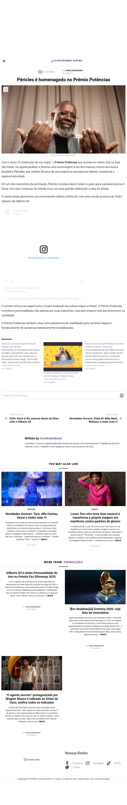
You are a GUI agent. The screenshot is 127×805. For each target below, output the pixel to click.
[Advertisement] (56, 7)
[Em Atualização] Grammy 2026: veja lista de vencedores (95, 611)
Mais (44, 539)
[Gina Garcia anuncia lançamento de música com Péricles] (23, 356)
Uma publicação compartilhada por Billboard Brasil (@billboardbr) (44, 298)
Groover (31, 509)
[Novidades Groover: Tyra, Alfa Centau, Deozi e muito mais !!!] (31, 489)
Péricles (19, 171)
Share (5, 89)
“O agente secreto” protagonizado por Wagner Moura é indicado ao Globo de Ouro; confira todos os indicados (32, 698)
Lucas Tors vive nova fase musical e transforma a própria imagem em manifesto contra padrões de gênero (95, 517)
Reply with (122, 395)
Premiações (73, 562)
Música (95, 509)
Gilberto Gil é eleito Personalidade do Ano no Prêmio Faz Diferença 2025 (31, 574)
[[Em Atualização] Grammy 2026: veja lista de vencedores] (95, 587)
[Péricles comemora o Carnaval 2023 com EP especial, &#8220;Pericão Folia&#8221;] (63, 356)
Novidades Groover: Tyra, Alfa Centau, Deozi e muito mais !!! (32, 515)
